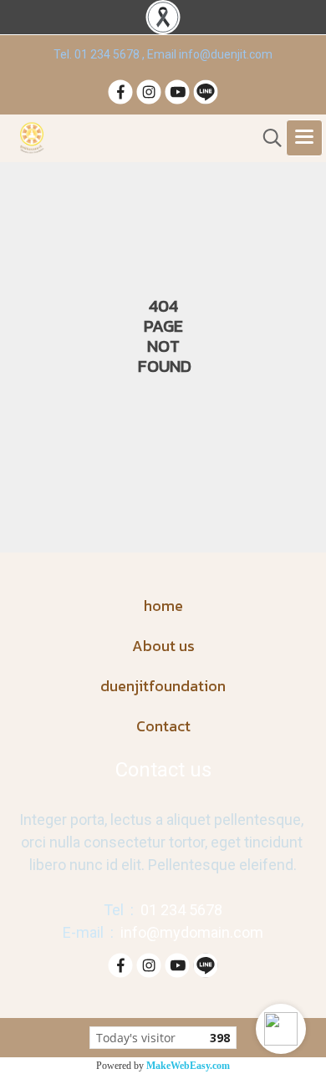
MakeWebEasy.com (188, 1065)
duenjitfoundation (163, 685)
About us (163, 645)
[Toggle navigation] (304, 138)
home (163, 605)
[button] (281, 1029)
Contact (163, 726)
